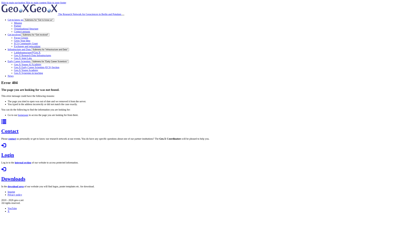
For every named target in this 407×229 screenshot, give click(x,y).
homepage (23, 115)
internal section (23, 162)
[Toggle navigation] (123, 15)
